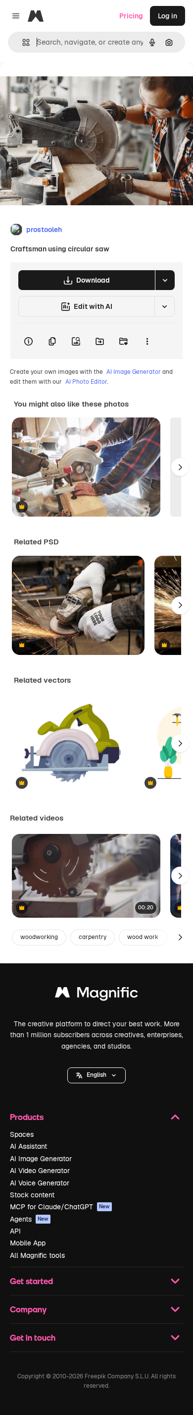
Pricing (131, 15)
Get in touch (32, 1337)
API (15, 1231)
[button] (96, 1075)
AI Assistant (28, 1146)
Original (63, 85)
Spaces (22, 1134)
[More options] (147, 341)
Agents (29, 1219)
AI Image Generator (133, 372)
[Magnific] (96, 994)
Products (27, 1117)
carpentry (92, 937)
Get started (31, 1281)
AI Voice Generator (39, 1183)
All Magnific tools (37, 1255)
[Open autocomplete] (22, 42)
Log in (167, 15)
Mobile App (28, 1242)
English (96, 1075)
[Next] (180, 467)
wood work (142, 937)
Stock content (32, 1194)
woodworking (39, 937)
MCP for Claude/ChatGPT (60, 1206)
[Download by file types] (165, 280)
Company (28, 1309)
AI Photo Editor (86, 382)
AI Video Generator (40, 1170)
